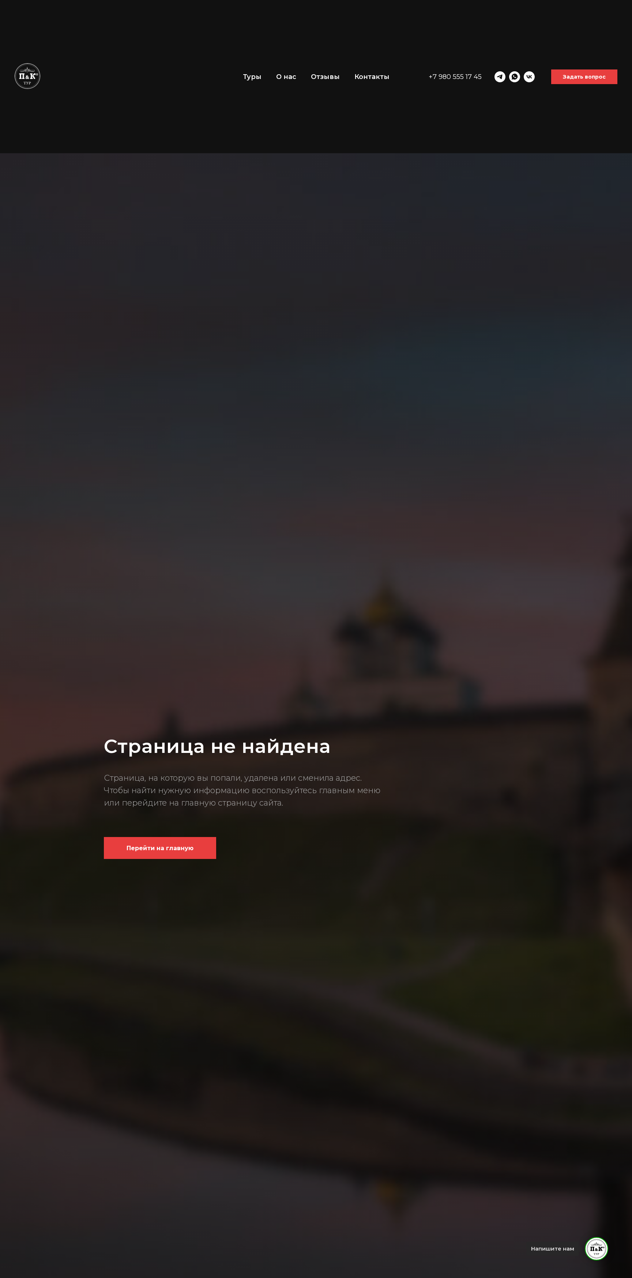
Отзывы (325, 77)
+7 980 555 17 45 (455, 77)
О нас (286, 77)
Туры (252, 77)
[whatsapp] (514, 76)
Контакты (372, 77)
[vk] (529, 76)
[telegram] (499, 76)
